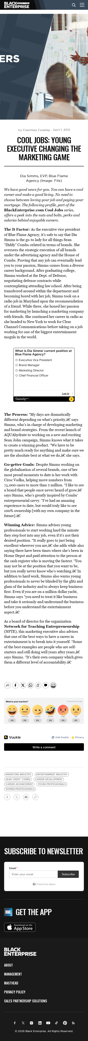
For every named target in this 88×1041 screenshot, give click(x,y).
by (34, 130)
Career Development (48, 779)
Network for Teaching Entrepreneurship (41, 626)
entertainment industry (52, 774)
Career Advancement (19, 784)
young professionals (52, 784)
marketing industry (18, 774)
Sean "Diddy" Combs (18, 779)
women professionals (20, 789)
